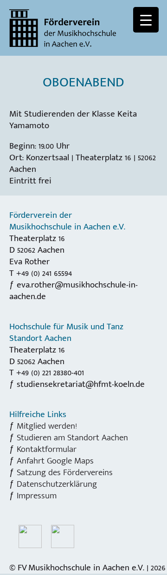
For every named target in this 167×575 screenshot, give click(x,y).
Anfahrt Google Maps (55, 460)
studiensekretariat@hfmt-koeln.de (81, 384)
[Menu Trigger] (146, 20)
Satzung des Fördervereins (65, 472)
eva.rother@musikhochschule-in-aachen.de (73, 290)
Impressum (37, 495)
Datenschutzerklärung (57, 484)
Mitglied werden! (47, 425)
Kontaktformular (47, 449)
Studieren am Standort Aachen (72, 437)
